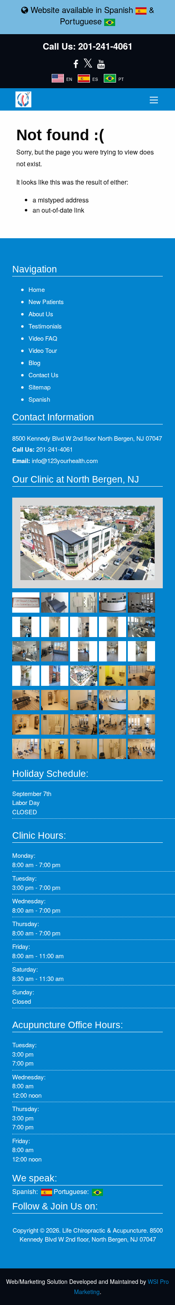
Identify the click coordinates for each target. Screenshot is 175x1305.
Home (36, 289)
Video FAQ (42, 338)
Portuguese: (73, 1191)
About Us (40, 313)
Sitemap (39, 387)
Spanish (120, 9)
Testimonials (45, 326)
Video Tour (42, 350)
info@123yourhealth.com (65, 460)
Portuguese (82, 21)
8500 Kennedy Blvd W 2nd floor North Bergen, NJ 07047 (87, 438)
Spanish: (26, 1191)
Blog (34, 362)
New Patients (46, 301)
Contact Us (43, 374)
